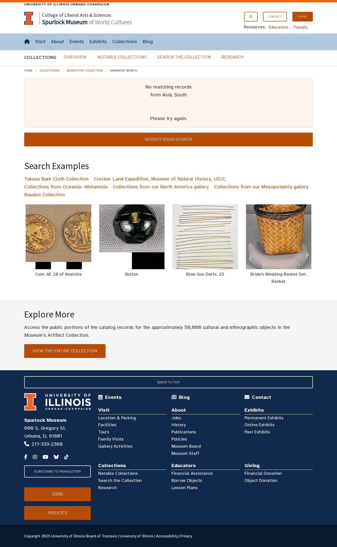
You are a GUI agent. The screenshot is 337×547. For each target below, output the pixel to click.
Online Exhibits (259, 424)
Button (131, 274)
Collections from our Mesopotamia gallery (261, 187)
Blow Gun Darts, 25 (205, 274)
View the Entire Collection (65, 351)
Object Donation (260, 480)
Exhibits (98, 41)
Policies (179, 439)
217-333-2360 (47, 444)
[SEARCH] (251, 16)
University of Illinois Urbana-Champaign (66, 4)
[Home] (27, 42)
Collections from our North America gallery (161, 187)
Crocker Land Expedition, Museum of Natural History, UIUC (160, 179)
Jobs (176, 418)
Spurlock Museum (45, 420)
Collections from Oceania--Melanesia (66, 187)
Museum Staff (185, 453)
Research (232, 57)
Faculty (301, 27)
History (178, 424)
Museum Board (186, 446)
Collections (124, 41)
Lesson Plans (184, 487)
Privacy (186, 536)
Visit (40, 41)
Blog (148, 41)
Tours (103, 432)
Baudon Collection (44, 195)
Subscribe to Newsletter (57, 471)
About (57, 41)
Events (76, 41)
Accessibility (167, 536)
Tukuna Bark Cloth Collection (56, 179)
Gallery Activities (115, 446)
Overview (75, 57)
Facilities (107, 424)
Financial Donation (263, 473)
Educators (278, 27)
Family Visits (111, 439)
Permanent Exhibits (263, 418)
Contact (274, 16)
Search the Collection (184, 57)
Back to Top (168, 382)
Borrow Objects (186, 480)
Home (28, 70)
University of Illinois (136, 536)
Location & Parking (117, 418)
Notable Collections (122, 57)
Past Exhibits (257, 432)
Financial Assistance (192, 473)
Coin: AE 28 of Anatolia (58, 274)
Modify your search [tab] (168, 139)
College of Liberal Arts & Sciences (76, 15)
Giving (302, 16)
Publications (183, 432)
